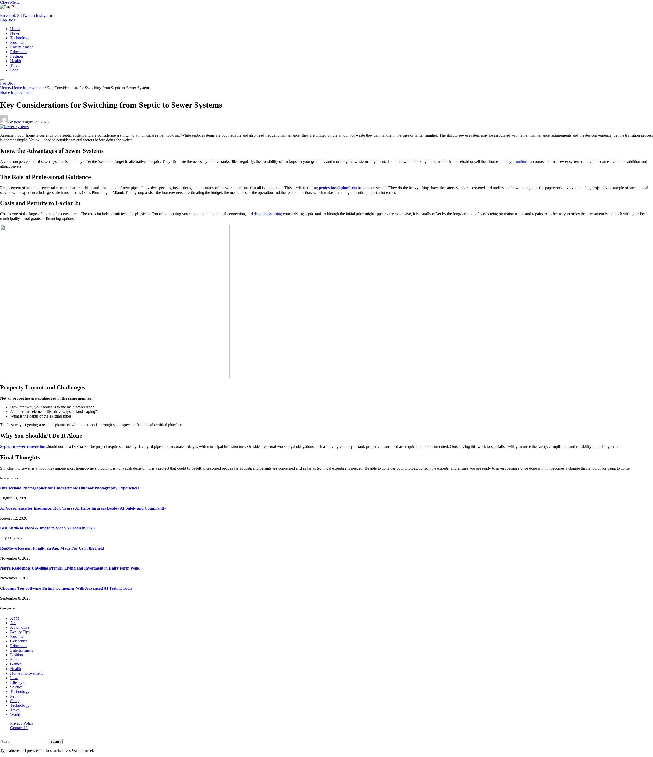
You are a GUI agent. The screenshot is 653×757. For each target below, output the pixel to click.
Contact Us (19, 728)
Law (14, 678)
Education (18, 51)
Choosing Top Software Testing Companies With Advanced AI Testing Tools (66, 588)
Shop (14, 701)
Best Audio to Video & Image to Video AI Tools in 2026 (48, 528)
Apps (14, 618)
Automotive (19, 627)
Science (16, 687)
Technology (19, 38)
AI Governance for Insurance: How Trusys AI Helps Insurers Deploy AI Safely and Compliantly (83, 508)
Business (17, 42)
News (15, 33)
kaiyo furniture (516, 161)
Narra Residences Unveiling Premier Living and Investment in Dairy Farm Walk (70, 568)
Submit (55, 741)
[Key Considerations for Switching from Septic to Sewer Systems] (14, 126)
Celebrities (18, 641)
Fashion (16, 56)
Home (15, 29)
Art (13, 623)
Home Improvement (16, 92)
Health (15, 61)
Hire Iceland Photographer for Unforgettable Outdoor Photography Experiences (69, 488)
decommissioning (268, 214)
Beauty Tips (20, 632)
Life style (17, 682)
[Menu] (2, 80)
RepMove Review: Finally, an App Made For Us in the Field (52, 548)
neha (18, 122)
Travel (15, 65)
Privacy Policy (22, 723)
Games (15, 664)
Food (14, 70)
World (15, 714)
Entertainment (21, 47)
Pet (12, 696)
